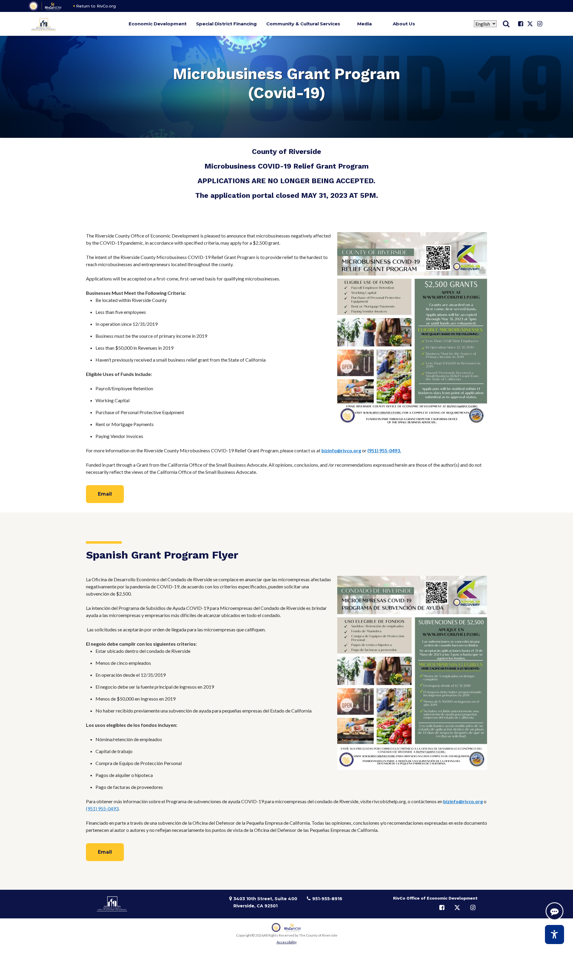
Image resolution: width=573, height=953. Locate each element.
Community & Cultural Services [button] (303, 24)
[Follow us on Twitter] (530, 24)
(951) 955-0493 (102, 808)
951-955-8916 (327, 898)
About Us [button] (404, 24)
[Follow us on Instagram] (539, 24)
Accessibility (287, 942)
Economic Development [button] (158, 24)
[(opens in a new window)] (45, 6)
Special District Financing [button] (226, 24)
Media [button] (364, 24)
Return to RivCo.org (96, 6)
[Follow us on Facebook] (520, 24)
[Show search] (506, 24)
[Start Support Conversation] (554, 911)
